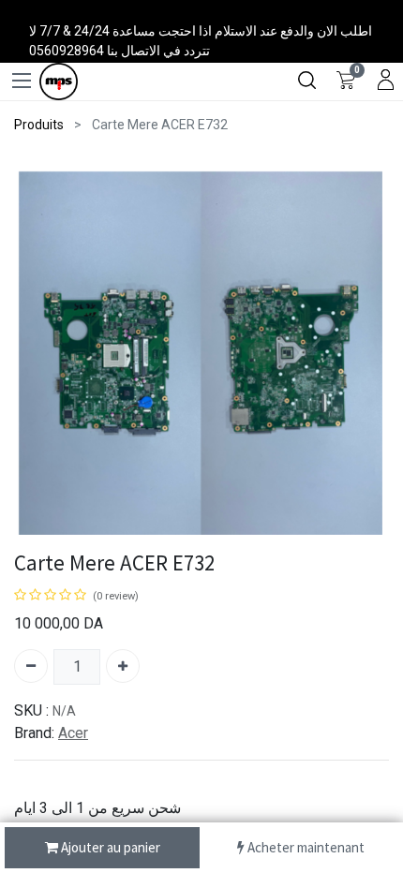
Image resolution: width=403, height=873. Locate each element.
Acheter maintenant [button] (305, 847)
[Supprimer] (31, 666)
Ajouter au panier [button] (109, 847)
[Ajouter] (123, 666)
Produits (39, 124)
